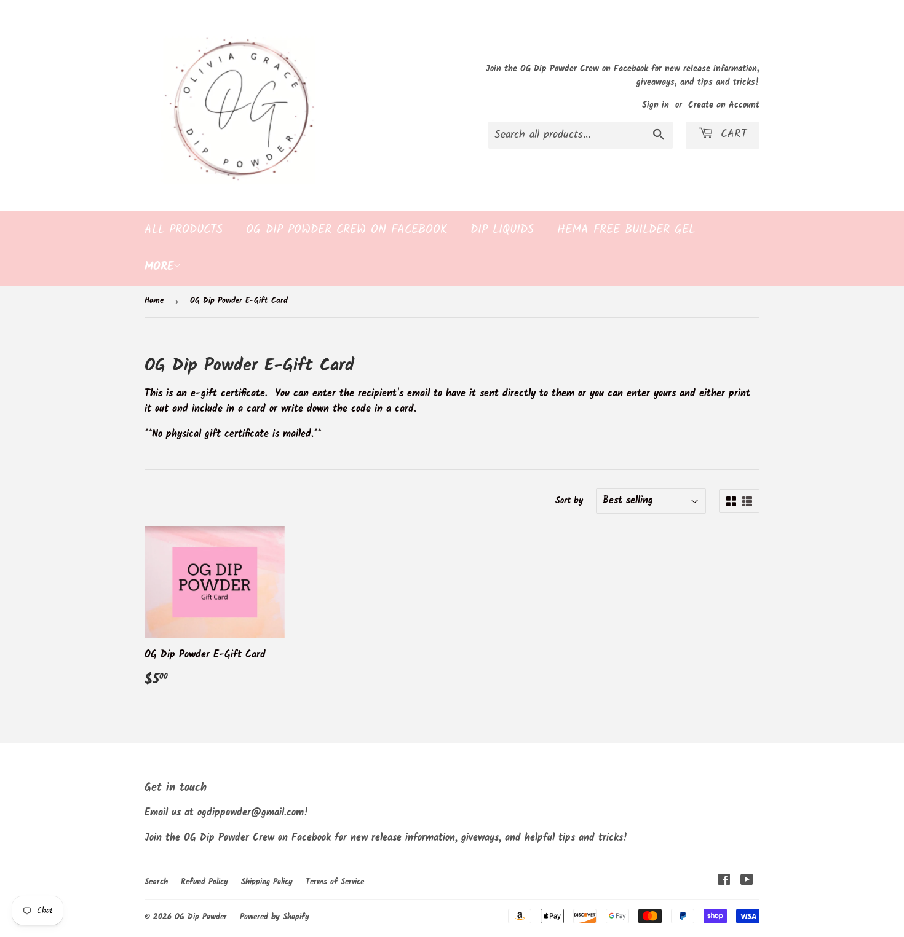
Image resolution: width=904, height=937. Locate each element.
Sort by (569, 501)
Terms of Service (335, 882)
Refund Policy (204, 882)
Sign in (655, 105)
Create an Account (723, 105)
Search (156, 882)
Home (154, 300)
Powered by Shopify (274, 917)
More (159, 266)
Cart (731, 134)
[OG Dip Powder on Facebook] (724, 881)
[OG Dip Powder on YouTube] (746, 881)
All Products (184, 230)
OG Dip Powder (201, 917)
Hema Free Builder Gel (626, 230)
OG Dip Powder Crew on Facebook (346, 230)
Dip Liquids (502, 230)
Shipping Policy (267, 882)
